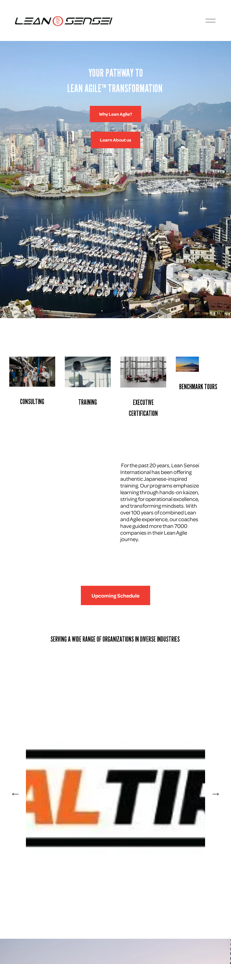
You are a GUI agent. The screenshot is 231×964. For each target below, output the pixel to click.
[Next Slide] (215, 794)
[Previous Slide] (15, 794)
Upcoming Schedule (115, 595)
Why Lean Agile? (115, 114)
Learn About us (115, 140)
